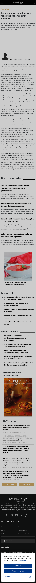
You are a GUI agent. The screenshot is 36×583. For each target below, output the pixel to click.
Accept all (18, 566)
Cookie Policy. (22, 560)
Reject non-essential (18, 571)
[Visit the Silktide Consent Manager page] (30, 577)
